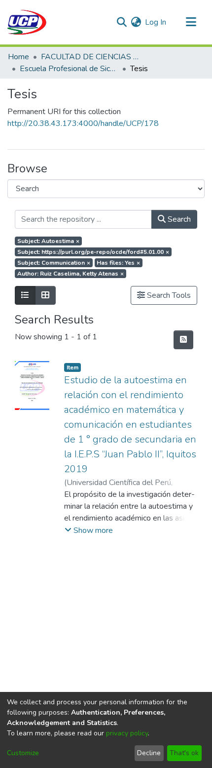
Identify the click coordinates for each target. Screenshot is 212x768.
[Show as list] (25, 295)
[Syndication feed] (183, 339)
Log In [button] (156, 22)
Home (18, 56)
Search (178, 219)
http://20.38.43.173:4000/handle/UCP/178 (83, 123)
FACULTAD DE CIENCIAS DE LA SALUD (90, 56)
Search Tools (168, 295)
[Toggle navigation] (191, 22)
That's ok (184, 753)
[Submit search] (121, 22)
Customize (23, 753)
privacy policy (127, 733)
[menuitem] (136, 22)
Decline (149, 753)
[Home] (27, 22)
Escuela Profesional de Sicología (69, 68)
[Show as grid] (45, 295)
